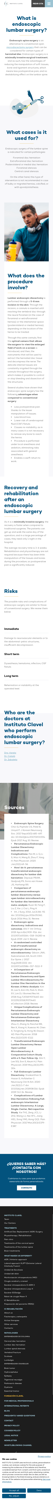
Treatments (10, 1228)
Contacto (26, 1188)
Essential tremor (11, 1391)
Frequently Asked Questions (19, 1416)
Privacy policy (44, 1456)
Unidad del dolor (11, 1274)
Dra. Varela (10, 752)
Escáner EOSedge (12, 1293)
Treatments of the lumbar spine (18, 1247)
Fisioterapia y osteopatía (15, 1316)
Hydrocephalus (11, 1372)
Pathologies (11, 1333)
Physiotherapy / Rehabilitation (17, 1235)
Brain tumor (9, 1368)
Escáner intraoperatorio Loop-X (18, 1289)
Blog (7, 1411)
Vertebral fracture (12, 1352)
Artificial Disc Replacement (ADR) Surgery (23, 1232)
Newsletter (10, 1440)
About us (8, 1313)
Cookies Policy (12, 1430)
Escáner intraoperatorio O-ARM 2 (19, 1285)
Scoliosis (8, 1356)
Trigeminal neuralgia (13, 1380)
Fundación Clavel (13, 1396)
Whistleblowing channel (18, 1445)
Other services (11, 1324)
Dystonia (8, 1387)
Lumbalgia (9, 1360)
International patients (16, 1406)
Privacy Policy (12, 1425)
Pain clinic (8, 1239)
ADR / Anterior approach (15, 1259)
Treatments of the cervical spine (19, 1243)
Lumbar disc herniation (14, 1345)
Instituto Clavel (13, 1215)
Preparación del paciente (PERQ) (19, 1304)
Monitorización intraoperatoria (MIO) (20, 1277)
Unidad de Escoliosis (13, 1270)
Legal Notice (11, 1435)
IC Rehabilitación (11, 1300)
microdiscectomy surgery (20, 47)
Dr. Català (9, 756)
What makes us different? (18, 1256)
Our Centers (10, 1223)
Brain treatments (12, 1251)
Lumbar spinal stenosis (14, 1349)
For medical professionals (19, 1401)
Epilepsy (8, 1376)
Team (6, 1219)
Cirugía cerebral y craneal (16, 1281)
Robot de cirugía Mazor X (15, 1296)
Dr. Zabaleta (10, 759)
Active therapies (11, 1320)
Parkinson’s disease (13, 1383)
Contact (8, 1421)
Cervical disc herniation (15, 1341)
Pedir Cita (38, 3)
